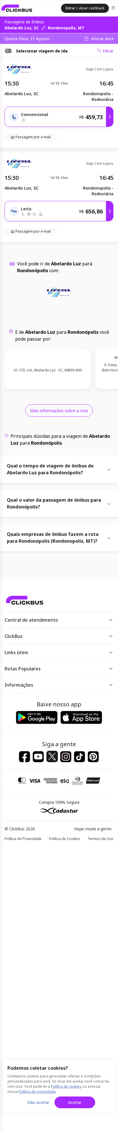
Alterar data (102, 39)
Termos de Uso (100, 838)
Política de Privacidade (23, 838)
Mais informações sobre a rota (59, 410)
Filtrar (108, 51)
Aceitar (74, 1102)
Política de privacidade (37, 1091)
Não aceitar (38, 1102)
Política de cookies (66, 1086)
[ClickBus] (16, 8)
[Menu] (114, 8)
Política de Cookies (64, 838)
